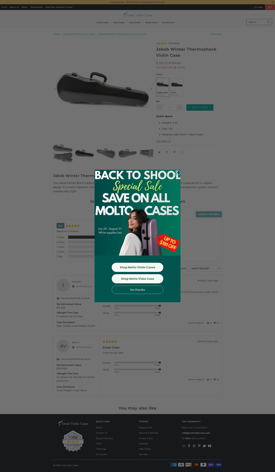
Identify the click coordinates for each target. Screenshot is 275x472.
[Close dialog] (177, 172)
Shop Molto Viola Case (137, 279)
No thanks (137, 290)
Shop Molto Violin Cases (137, 267)
